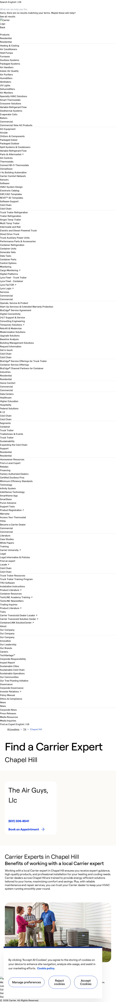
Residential (6, 41)
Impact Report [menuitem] (7, 662)
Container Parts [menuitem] (8, 259)
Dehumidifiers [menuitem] (7, 88)
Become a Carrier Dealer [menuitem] (13, 524)
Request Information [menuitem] (10, 346)
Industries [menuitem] (5, 371)
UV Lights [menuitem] (5, 85)
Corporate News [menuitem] (8, 709)
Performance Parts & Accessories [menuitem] (18, 241)
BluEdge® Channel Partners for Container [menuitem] (22, 368)
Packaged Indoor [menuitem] (9, 139)
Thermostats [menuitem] (6, 161)
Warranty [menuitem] (5, 513)
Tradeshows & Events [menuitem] (11, 433)
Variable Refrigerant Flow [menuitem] (13, 107)
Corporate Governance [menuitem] (11, 687)
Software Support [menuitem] (9, 201)
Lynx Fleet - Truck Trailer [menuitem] (13, 277)
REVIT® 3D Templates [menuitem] (11, 197)
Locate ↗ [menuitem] (4, 564)
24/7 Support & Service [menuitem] (12, 317)
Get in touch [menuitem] (6, 350)
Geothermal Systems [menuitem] (11, 110)
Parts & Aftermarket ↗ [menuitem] (12, 154)
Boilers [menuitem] (3, 117)
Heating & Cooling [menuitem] (9, 45)
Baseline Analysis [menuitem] (9, 339)
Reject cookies (59, 982)
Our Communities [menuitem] (9, 677)
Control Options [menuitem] (8, 263)
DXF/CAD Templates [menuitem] (11, 194)
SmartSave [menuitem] (6, 499)
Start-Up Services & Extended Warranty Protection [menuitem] (26, 306)
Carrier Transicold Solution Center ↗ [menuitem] (19, 618)
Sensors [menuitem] (4, 179)
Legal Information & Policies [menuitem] (15, 557)
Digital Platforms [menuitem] (9, 273)
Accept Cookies (85, 982)
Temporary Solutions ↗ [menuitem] (12, 324)
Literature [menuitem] (5, 535)
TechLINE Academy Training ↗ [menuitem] (16, 597)
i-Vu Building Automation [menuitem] (13, 172)
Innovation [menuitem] (5, 640)
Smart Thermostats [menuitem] (10, 99)
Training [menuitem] (4, 546)
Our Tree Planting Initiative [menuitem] (14, 680)
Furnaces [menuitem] (5, 56)
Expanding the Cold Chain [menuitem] (13, 444)
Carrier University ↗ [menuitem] (10, 550)
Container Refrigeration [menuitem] (12, 244)
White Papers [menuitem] (7, 542)
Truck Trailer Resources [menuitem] (12, 575)
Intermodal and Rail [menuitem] (10, 226)
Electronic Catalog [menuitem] (9, 190)
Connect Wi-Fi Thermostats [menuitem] (14, 165)
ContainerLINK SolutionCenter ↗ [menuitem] (17, 622)
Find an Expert (8, 724)
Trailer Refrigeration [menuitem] (10, 215)
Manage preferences (26, 982)
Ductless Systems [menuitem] (9, 60)
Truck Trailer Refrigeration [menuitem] (14, 212)
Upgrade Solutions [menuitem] (10, 335)
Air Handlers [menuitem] (6, 67)
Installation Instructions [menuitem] (12, 586)
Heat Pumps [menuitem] (6, 52)
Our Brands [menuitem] (6, 648)
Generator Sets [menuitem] (8, 252)
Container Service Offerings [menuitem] (14, 364)
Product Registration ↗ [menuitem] (12, 510)
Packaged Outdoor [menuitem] (9, 143)
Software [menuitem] (4, 183)
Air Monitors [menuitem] (6, 92)
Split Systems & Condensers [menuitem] (15, 147)
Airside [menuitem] (4, 132)
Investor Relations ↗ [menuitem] (10, 691)
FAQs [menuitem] (3, 520)
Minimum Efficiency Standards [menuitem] (16, 481)
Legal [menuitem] (3, 553)
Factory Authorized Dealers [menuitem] (14, 473)
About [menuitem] (3, 626)
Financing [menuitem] (5, 470)
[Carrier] (58, 21)
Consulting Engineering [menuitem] (12, 321)
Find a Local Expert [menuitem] (10, 463)
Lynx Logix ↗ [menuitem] (7, 288)
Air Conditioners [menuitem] (8, 49)
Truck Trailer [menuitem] (7, 430)
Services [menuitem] (4, 291)
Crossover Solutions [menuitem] (10, 103)
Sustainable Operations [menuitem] (12, 673)
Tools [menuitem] (3, 611)
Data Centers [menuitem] (7, 393)
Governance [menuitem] (6, 684)
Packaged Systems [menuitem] (10, 63)
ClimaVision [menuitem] (6, 168)
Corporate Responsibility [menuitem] (13, 658)
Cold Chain (5, 208)
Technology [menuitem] (6, 484)
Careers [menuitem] (4, 651)
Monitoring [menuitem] (5, 266)
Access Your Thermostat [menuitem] (13, 517)
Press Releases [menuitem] (8, 713)
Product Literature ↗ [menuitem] (11, 589)
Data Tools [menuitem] (5, 255)
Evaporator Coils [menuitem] (8, 114)
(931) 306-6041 (18, 821)
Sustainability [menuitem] (7, 441)
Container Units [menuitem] (8, 248)
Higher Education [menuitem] (9, 401)
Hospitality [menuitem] (5, 404)
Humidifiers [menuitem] (6, 78)
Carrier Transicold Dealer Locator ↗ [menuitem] (18, 615)
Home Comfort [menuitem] (7, 382)
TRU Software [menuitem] (7, 582)
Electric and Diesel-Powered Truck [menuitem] (18, 230)
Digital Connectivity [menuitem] (10, 313)
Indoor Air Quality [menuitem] (9, 70)
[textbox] (58, 879)
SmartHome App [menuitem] (9, 495)
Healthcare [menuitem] (5, 397)
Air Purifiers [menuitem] (6, 74)
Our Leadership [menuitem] (8, 644)
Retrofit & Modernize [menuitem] (11, 328)
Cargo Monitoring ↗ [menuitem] (10, 270)
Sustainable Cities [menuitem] (9, 666)
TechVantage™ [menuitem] (7, 655)
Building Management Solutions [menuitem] (17, 342)
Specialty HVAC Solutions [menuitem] (13, 96)
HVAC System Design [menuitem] (11, 186)
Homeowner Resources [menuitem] (12, 459)
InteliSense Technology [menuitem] (12, 491)
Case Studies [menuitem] (7, 539)
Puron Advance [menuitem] (8, 502)
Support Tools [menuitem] (7, 506)
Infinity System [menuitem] (8, 488)
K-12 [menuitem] (2, 412)
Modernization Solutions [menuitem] (12, 331)
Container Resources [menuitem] (11, 593)
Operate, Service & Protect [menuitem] (14, 302)
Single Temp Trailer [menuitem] (10, 219)
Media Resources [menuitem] (9, 716)
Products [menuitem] (5, 34)
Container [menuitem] (5, 426)
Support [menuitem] (4, 448)
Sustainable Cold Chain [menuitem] (12, 669)
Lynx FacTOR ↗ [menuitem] (8, 284)
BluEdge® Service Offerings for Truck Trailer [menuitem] (23, 361)
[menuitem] (6, 38)
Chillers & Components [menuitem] (12, 136)
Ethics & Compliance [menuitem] (11, 698)
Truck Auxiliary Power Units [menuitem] (15, 237)
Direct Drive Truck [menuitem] (9, 234)
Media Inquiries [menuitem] (8, 720)
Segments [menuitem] (5, 423)
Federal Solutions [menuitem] (9, 408)
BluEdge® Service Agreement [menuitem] (15, 310)
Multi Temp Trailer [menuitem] (10, 223)
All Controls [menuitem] (6, 157)
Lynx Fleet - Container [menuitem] (11, 281)
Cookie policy (46, 968)
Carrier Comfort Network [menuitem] (13, 176)
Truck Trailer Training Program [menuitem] (16, 579)
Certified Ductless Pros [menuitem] (12, 477)
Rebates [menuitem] (4, 466)
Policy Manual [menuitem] (7, 695)
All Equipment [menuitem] (7, 128)
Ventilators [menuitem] (5, 81)
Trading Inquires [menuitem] (8, 604)
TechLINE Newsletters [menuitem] (12, 600)
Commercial (6, 125)
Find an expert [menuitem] (7, 560)
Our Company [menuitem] (7, 637)
